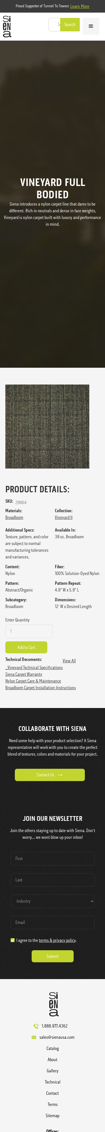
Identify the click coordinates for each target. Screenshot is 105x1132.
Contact (52, 1093)
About (52, 1059)
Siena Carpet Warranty (23, 674)
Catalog (52, 1048)
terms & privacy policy (57, 940)
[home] (5, 27)
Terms (53, 1104)
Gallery (53, 1070)
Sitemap (52, 1115)
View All (69, 660)
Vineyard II (64, 517)
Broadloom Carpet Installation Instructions (40, 687)
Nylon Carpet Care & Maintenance (33, 681)
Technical (52, 1082)
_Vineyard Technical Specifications (34, 667)
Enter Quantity (17, 620)
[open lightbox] (52, 427)
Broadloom (14, 517)
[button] (91, 26)
